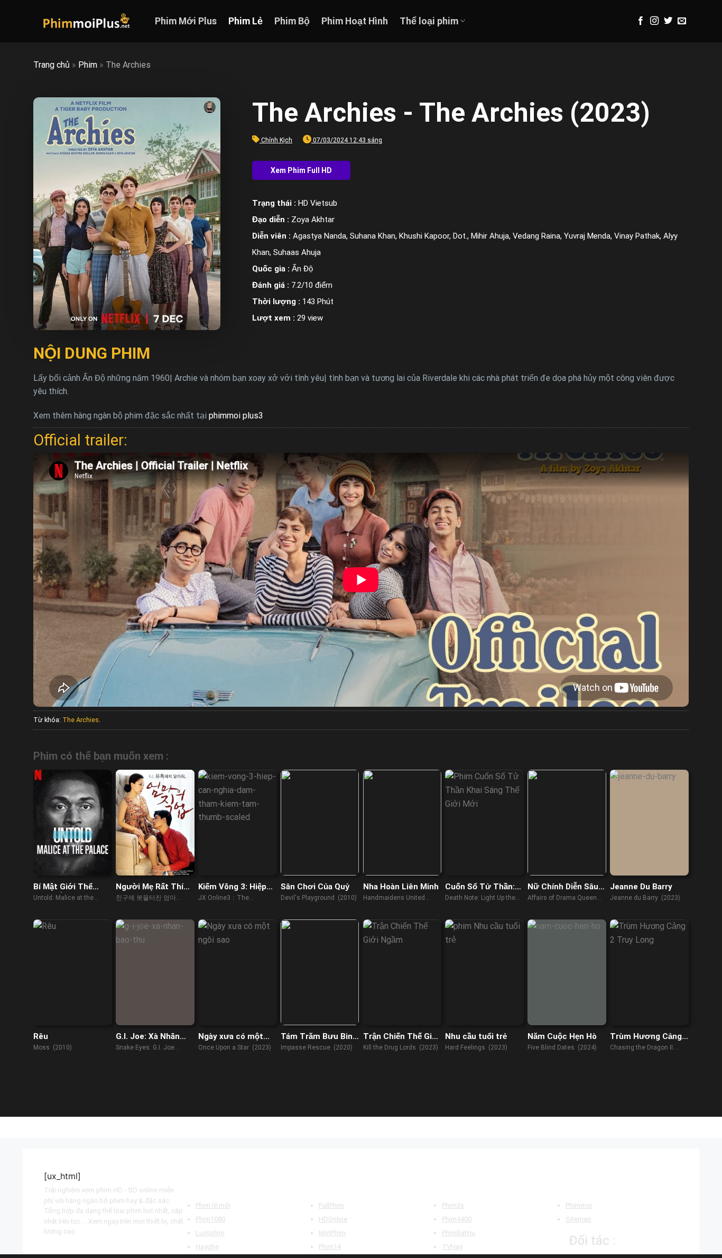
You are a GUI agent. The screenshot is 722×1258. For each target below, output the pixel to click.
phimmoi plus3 (236, 416)
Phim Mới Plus (186, 21)
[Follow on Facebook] (640, 21)
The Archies (80, 720)
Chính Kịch (276, 140)
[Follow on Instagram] (654, 21)
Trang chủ (51, 65)
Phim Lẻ (245, 21)
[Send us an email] (682, 21)
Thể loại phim (429, 21)
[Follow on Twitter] (668, 21)
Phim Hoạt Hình (354, 21)
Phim (87, 65)
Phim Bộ (292, 21)
